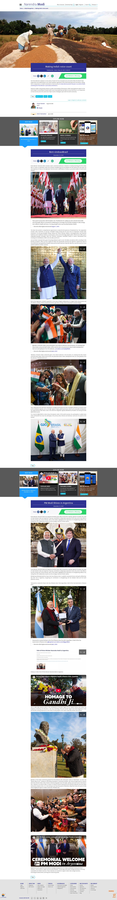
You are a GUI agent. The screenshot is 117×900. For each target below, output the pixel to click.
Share (40, 108)
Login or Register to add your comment (77, 100)
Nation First (39, 96)
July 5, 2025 (54, 644)
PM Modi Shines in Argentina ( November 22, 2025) (29, 491)
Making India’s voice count (58, 67)
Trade (50, 96)
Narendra (34, 4)
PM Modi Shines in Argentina (58, 503)
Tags (33, 96)
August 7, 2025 (55, 227)
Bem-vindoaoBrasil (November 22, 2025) (28, 140)
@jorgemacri (50, 642)
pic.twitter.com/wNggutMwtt (62, 642)
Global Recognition (29, 8)
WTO (45, 96)
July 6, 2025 (54, 351)
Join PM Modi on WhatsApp (73, 76)
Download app (4, 897)
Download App (84, 143)
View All (43, 141)
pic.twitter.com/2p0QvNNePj (62, 349)
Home (21, 8)
